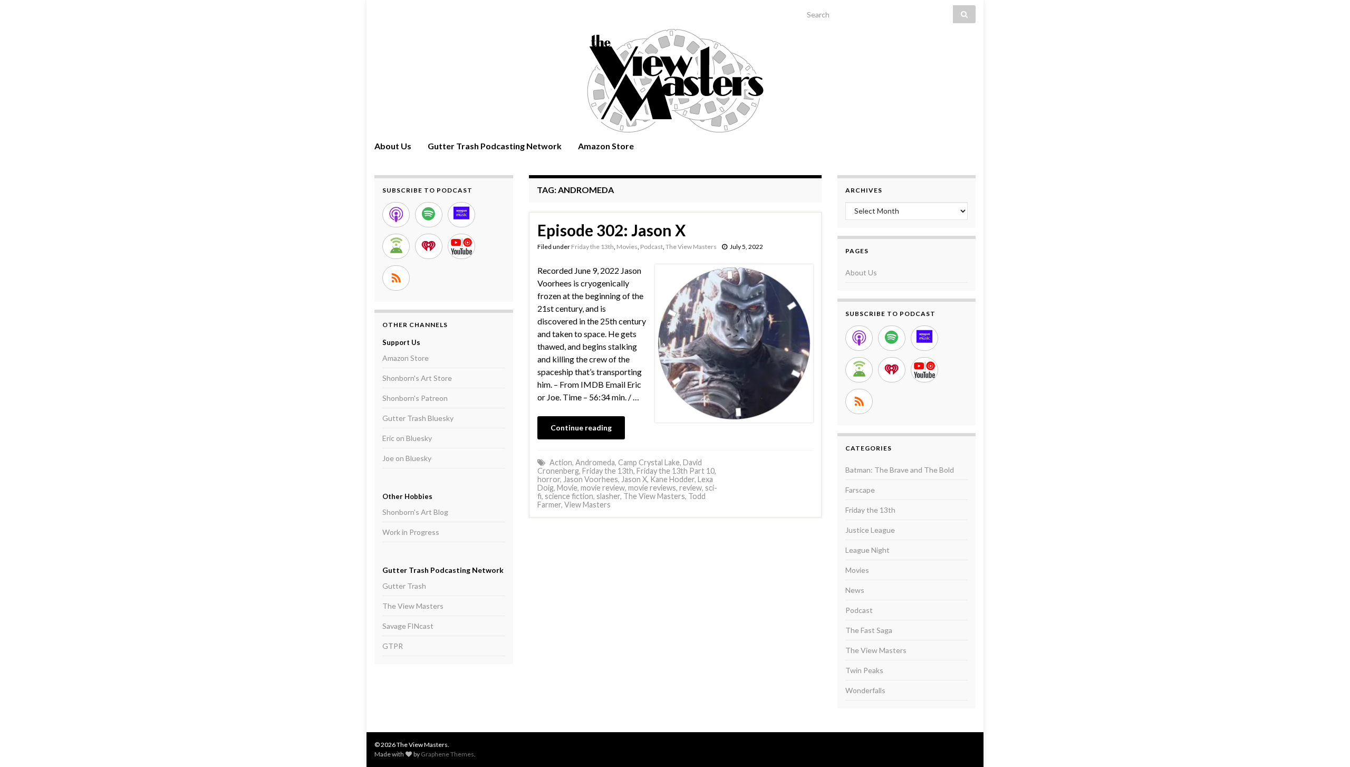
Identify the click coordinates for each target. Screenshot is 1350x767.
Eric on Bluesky (407, 438)
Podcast (651, 247)
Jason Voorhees (590, 479)
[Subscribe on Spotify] (428, 214)
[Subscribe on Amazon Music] (461, 214)
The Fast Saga (868, 630)
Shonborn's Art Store (417, 377)
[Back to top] (1326, 743)
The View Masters (691, 247)
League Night (867, 549)
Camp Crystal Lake (649, 462)
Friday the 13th (592, 247)
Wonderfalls (865, 690)
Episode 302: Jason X (611, 229)
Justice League (870, 529)
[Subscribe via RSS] (396, 278)
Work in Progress (410, 532)
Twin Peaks (864, 670)
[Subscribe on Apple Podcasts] (396, 214)
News (854, 590)
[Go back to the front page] (675, 80)
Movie (567, 487)
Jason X (634, 479)
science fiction (569, 496)
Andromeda (595, 462)
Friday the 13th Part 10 (676, 470)
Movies (627, 247)
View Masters (587, 504)
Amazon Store (606, 146)
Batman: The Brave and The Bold (899, 469)
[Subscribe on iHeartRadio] (428, 246)
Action (560, 462)
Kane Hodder (672, 479)
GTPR (392, 645)
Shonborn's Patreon (415, 398)
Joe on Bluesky (406, 458)
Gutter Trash (404, 585)
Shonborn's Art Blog (415, 511)
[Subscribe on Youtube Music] (461, 246)
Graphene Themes (447, 754)
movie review (603, 487)
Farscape (860, 489)
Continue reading (581, 427)
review (690, 487)
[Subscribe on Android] (396, 246)
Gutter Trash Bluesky (418, 418)
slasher (608, 496)
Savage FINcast (407, 625)
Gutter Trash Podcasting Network (495, 146)
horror (548, 479)
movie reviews (652, 487)
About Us (392, 146)
